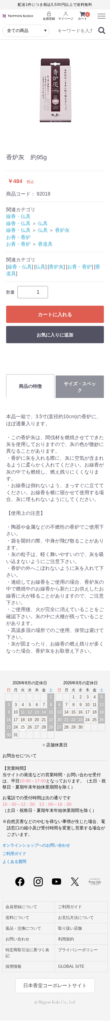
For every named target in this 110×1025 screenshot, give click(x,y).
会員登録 (49, 18)
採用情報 (13, 966)
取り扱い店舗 (70, 928)
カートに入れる (55, 314)
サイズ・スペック (80, 387)
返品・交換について (23, 928)
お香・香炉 (18, 237)
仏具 (43, 223)
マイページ (65, 18)
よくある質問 (14, 861)
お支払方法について (76, 917)
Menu (99, 13)
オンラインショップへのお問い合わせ (36, 845)
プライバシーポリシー (78, 950)
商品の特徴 (30, 386)
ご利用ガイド (14, 853)
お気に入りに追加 (55, 334)
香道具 (45, 244)
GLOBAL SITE (71, 966)
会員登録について (21, 906)
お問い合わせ (17, 939)
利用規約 (66, 939)
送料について (17, 917)
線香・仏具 (18, 216)
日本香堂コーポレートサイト (55, 985)
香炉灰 (62, 230)
